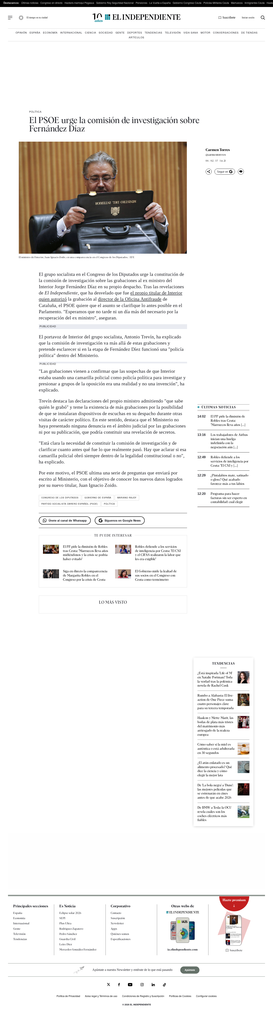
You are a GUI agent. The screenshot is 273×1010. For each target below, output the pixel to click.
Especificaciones (121, 939)
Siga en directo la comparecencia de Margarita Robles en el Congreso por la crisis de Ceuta (85, 575)
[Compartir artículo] (209, 172)
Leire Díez (65, 944)
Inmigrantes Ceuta (255, 2)
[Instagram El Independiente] (142, 985)
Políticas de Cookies (180, 996)
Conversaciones (226, 32)
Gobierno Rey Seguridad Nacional (115, 2)
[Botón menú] (10, 18)
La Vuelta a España (160, 2)
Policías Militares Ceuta (216, 2)
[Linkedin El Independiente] (153, 985)
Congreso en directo (51, 2)
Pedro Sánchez (68, 933)
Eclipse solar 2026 (70, 913)
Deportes (134, 32)
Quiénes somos (120, 933)
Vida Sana (190, 32)
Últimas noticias (29, 2)
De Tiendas (249, 32)
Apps (114, 928)
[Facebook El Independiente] (119, 985)
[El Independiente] (136, 17)
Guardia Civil (67, 939)
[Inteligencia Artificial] (182, 941)
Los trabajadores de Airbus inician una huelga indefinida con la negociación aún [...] (229, 441)
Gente (120, 32)
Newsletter (117, 923)
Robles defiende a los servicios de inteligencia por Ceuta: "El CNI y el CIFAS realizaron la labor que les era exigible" (158, 553)
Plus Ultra (65, 923)
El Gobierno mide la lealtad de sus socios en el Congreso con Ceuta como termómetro (156, 575)
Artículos (136, 37)
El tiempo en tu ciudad (37, 17)
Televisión (173, 32)
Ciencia (90, 32)
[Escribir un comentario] (241, 172)
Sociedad (106, 32)
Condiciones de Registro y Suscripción (143, 996)
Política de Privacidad (68, 996)
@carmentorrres (216, 154)
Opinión (21, 32)
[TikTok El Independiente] (164, 985)
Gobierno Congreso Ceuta (187, 2)
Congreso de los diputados (60, 497)
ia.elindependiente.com (182, 949)
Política (35, 111)
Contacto (116, 913)
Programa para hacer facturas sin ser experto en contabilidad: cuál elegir (229, 498)
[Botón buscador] (263, 18)
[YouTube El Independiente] (130, 985)
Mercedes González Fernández (77, 949)
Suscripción (118, 918)
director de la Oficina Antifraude (129, 299)
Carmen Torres (218, 150)
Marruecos (237, 2)
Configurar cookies (206, 996)
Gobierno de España (98, 497)
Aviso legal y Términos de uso (101, 996)
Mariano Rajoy (126, 497)
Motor (205, 32)
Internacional (71, 32)
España (35, 32)
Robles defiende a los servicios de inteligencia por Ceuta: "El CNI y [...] (229, 461)
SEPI (62, 918)
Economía (50, 32)
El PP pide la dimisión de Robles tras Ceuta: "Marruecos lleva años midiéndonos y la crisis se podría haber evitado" (85, 553)
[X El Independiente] (108, 985)
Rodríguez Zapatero (71, 928)
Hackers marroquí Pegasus (79, 2)
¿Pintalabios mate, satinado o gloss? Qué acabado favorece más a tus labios (229, 479)
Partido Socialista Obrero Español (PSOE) (69, 503)
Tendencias (153, 32)
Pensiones (141, 2)
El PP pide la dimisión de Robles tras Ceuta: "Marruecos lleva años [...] (228, 421)
